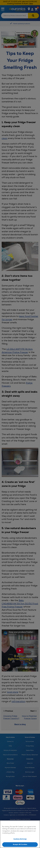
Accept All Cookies (20, 844)
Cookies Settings (20, 839)
